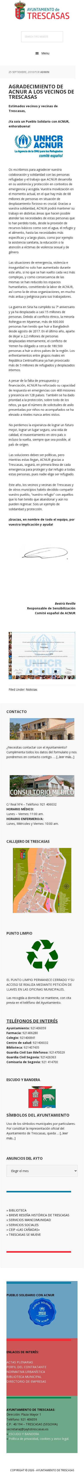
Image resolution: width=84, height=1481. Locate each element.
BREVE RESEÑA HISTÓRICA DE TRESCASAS (39, 1215)
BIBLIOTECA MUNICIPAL (24, 1377)
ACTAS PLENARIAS (19, 1362)
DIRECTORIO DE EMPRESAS (26, 1381)
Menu (45, 53)
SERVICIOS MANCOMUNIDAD (30, 1220)
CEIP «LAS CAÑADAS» (24, 1230)
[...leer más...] (65, 757)
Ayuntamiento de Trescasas (42, 11)
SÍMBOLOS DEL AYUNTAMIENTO (37, 1115)
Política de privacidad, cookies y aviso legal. (39, 1439)
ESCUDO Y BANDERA (24, 1434)
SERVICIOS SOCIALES (24, 1225)
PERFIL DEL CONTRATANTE (26, 1367)
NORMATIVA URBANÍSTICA (25, 1372)
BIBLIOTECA (17, 1210)
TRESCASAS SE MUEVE (25, 1235)
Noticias (31, 689)
